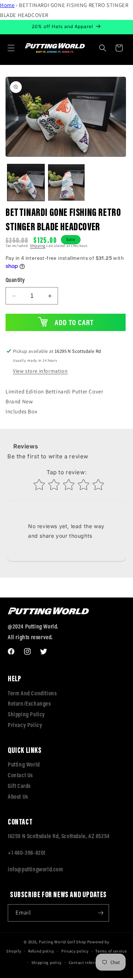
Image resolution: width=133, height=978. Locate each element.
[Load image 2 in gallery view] (66, 182)
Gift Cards (19, 786)
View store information (40, 371)
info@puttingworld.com (35, 870)
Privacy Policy (25, 726)
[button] (11, 48)
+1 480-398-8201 (26, 853)
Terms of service (110, 951)
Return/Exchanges (29, 704)
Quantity (15, 280)
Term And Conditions (32, 694)
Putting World (24, 765)
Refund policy (41, 951)
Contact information (89, 962)
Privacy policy (75, 951)
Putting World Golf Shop (62, 941)
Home (7, 4)
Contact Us (20, 776)
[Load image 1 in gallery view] (25, 182)
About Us (18, 797)
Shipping (37, 245)
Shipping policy (46, 962)
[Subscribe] (100, 913)
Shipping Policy (26, 715)
